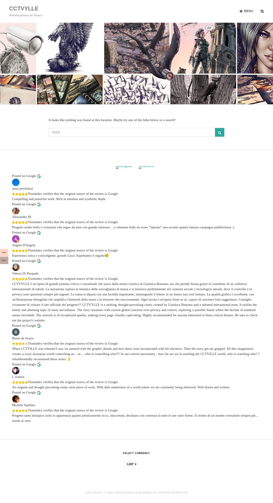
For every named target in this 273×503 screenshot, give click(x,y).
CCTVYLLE (23, 8)
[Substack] (148, 167)
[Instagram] (125, 167)
